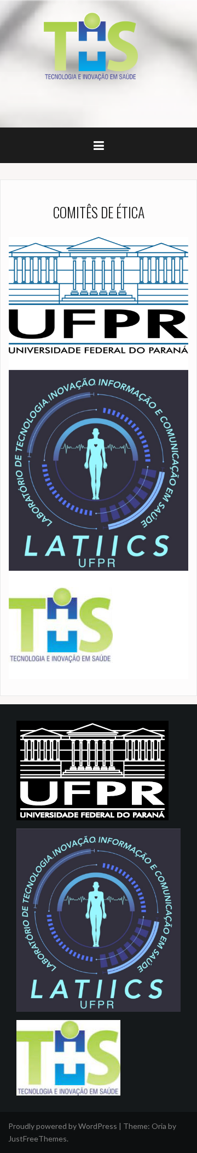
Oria (159, 1126)
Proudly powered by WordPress (62, 1126)
